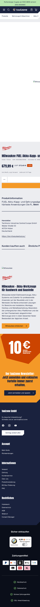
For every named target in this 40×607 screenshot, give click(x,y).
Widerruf (5, 514)
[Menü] (4, 10)
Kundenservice (7, 476)
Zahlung (5, 472)
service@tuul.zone (20, 419)
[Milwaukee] (7, 148)
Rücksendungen (7, 453)
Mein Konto (6, 450)
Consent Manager (8, 517)
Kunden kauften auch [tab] (13, 246)
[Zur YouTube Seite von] (15, 426)
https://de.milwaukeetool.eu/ (13, 236)
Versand (15, 172)
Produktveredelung (8, 482)
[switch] (24, 544)
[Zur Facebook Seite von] (3, 426)
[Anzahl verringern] (4, 179)
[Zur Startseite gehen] (20, 9)
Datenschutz (6, 507)
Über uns (5, 479)
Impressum (6, 504)
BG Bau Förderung (8, 485)
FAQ (3, 488)
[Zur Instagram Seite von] (9, 426)
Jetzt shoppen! (20, 4)
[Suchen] (8, 10)
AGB (3, 511)
